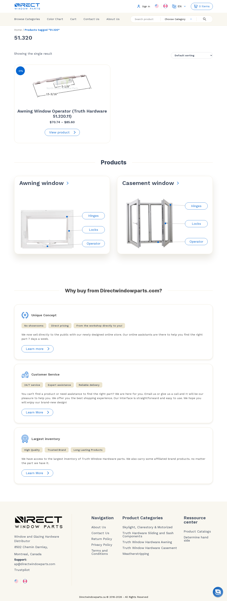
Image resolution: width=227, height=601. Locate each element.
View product (59, 132)
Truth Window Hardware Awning (147, 542)
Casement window (148, 183)
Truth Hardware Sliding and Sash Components (148, 534)
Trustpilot (22, 570)
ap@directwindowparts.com (34, 564)
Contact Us (91, 19)
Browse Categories (27, 19)
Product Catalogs (197, 531)
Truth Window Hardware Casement (149, 548)
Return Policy (101, 538)
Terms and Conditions (99, 552)
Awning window (41, 183)
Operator (93, 243)
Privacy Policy (101, 544)
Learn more (34, 349)
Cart (73, 19)
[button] (218, 592)
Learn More (34, 412)
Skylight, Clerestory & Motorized (147, 527)
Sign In (146, 6)
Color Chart (55, 19)
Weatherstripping (135, 553)
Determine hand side (196, 539)
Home (18, 30)
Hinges (93, 215)
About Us (113, 19)
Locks (93, 229)
